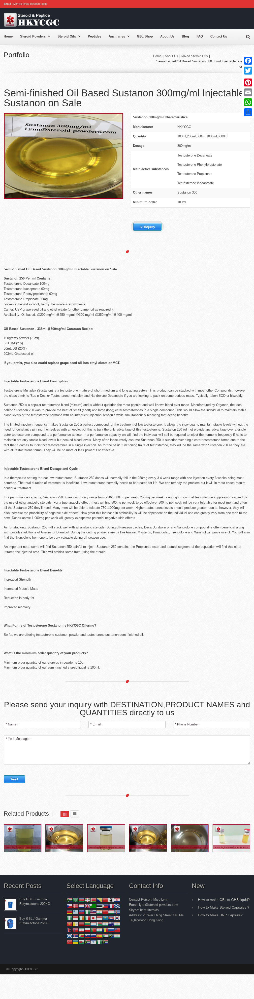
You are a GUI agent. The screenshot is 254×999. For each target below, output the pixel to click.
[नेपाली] (69, 930)
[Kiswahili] (111, 936)
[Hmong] (105, 912)
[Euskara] (87, 900)
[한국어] (117, 918)
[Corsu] (111, 900)
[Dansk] (75, 906)
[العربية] (75, 900)
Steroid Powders (33, 36)
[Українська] (75, 942)
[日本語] (93, 918)
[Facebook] (248, 61)
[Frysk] (117, 906)
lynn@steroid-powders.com (30, 3)
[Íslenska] (117, 912)
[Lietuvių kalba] (87, 924)
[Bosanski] (99, 900)
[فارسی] (81, 930)
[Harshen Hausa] (87, 912)
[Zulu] (105, 942)
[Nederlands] (81, 906)
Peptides (94, 36)
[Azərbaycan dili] (81, 900)
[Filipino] (105, 906)
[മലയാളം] (105, 924)
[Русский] (111, 930)
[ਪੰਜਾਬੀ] (99, 930)
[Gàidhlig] (69, 936)
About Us (167, 36)
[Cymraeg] (81, 942)
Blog (185, 36)
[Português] (93, 930)
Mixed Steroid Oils (194, 56)
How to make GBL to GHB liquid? (224, 900)
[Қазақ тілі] (105, 918)
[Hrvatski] (117, 900)
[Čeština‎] (69, 906)
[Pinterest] (248, 82)
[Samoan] (117, 930)
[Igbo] (69, 918)
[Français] (111, 906)
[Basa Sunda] (105, 936)
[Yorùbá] (99, 942)
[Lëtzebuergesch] (93, 924)
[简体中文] (105, 900)
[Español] (99, 936)
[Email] (248, 92)
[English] (87, 906)
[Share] (248, 112)
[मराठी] (117, 924)
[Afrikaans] (69, 900)
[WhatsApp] (248, 102)
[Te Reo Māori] (111, 924)
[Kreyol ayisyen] (81, 912)
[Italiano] (87, 918)
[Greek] (75, 912)
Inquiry (149, 227)
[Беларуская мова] (93, 900)
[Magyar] (111, 912)
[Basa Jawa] (99, 918)
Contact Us (218, 36)
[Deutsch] (69, 912)
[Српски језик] (75, 936)
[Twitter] (248, 71)
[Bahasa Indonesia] (75, 918)
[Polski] (87, 930)
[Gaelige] (81, 918)
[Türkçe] (69, 942)
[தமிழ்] (117, 936)
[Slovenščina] (93, 936)
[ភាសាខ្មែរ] (111, 918)
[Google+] (248, 77)
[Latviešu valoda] (81, 924)
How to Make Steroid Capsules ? (223, 907)
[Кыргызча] (69, 924)
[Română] (105, 930)
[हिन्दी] (99, 912)
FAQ (199, 36)
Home (8, 36)
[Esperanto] (93, 906)
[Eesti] (99, 906)
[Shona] (81, 936)
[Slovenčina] (87, 936)
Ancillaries (117, 36)
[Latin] (75, 924)
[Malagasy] (99, 924)
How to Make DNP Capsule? (220, 915)
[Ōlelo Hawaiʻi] (93, 912)
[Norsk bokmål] (75, 930)
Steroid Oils (67, 36)
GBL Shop (145, 36)
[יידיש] (93, 942)
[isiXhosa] (87, 942)
